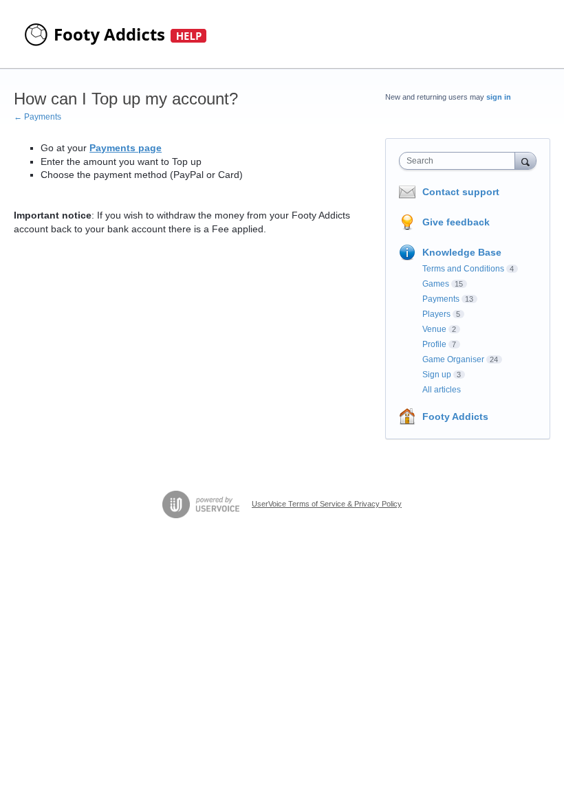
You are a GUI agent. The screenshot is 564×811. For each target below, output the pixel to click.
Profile (434, 344)
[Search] (525, 160)
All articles (441, 390)
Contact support (460, 192)
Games (435, 284)
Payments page (125, 147)
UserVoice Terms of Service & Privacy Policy (327, 504)
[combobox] (460, 161)
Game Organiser (453, 359)
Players (436, 314)
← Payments (37, 117)
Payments (440, 299)
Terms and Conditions (463, 269)
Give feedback (456, 221)
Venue (434, 329)
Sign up (436, 374)
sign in (498, 97)
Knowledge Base (461, 252)
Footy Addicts (455, 416)
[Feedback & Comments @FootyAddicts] (117, 34)
